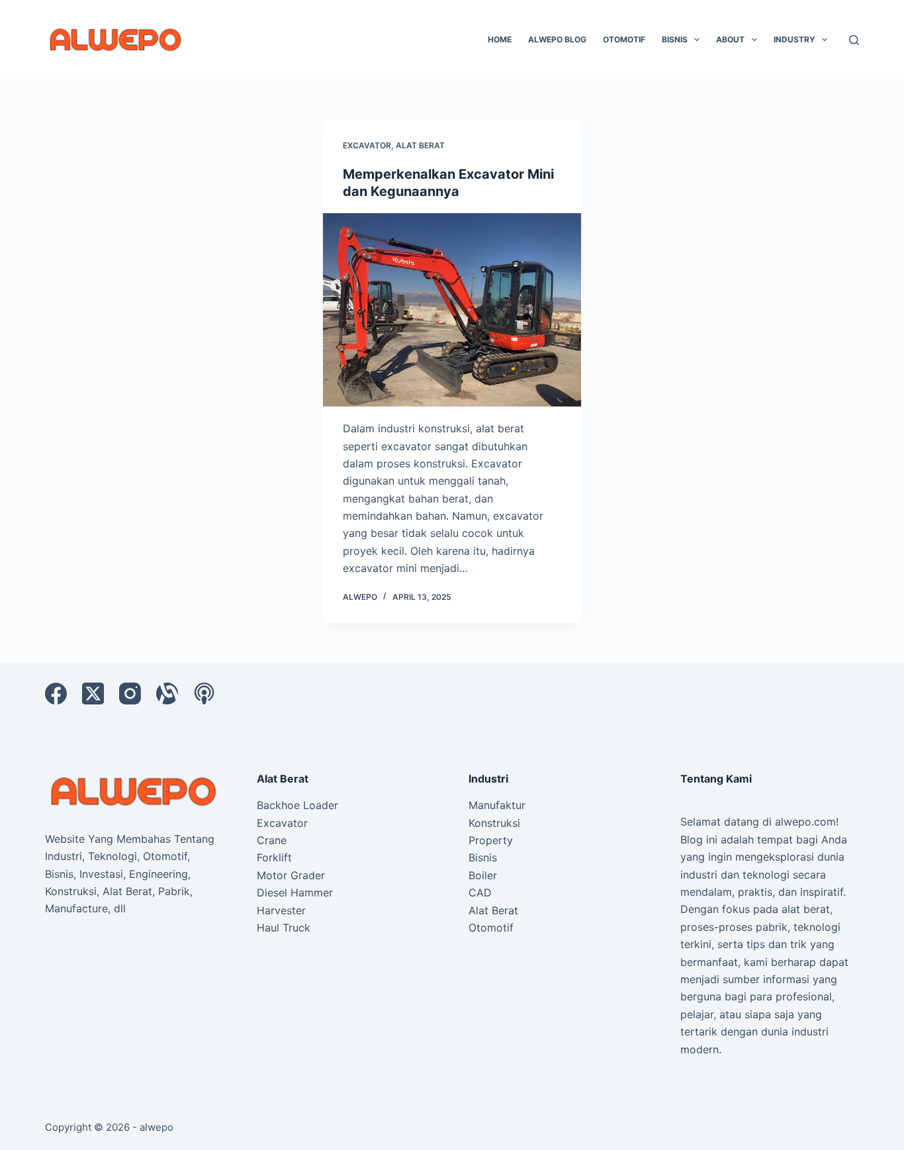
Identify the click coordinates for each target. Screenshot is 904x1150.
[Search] (854, 40)
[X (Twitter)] (93, 693)
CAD (480, 892)
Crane (272, 840)
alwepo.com (805, 821)
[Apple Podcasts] (204, 693)
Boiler (483, 875)
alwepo (156, 1127)
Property (491, 840)
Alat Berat (420, 145)
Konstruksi (494, 823)
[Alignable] (167, 693)
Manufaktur (497, 805)
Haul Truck (283, 927)
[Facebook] (56, 693)
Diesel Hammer (295, 892)
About (730, 39)
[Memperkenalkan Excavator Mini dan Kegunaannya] (452, 310)
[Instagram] (130, 693)
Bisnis (675, 39)
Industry (794, 39)
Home (500, 39)
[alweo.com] (134, 790)
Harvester (281, 910)
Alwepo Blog (557, 39)
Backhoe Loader (297, 805)
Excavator (367, 145)
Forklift (274, 857)
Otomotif (624, 39)
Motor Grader (291, 875)
